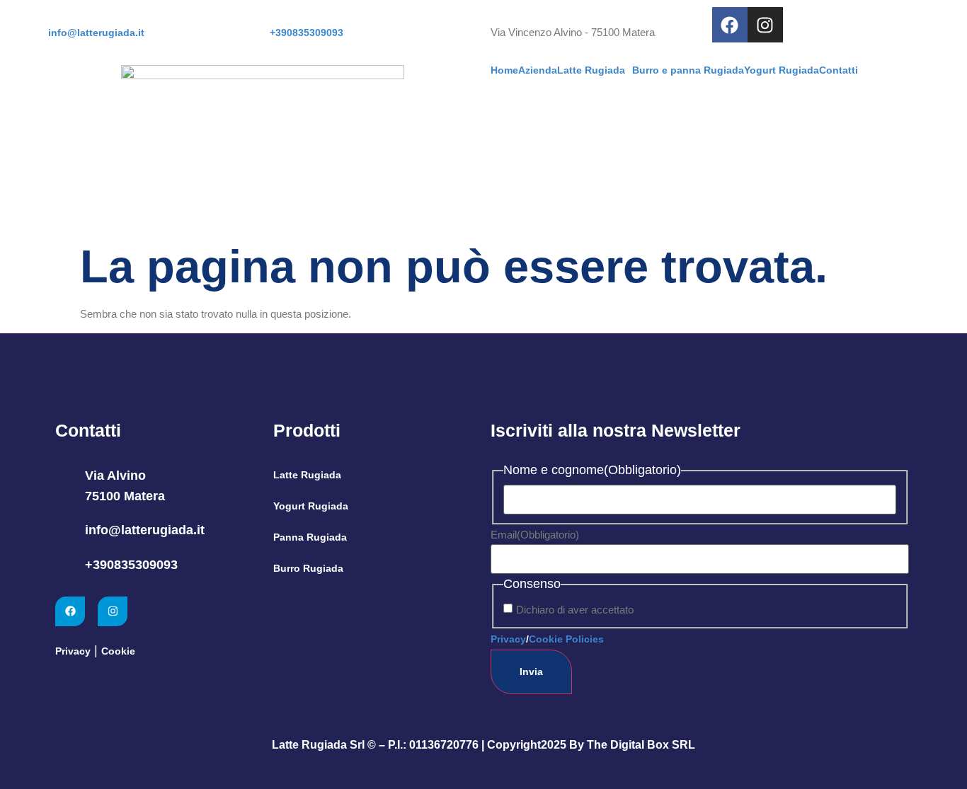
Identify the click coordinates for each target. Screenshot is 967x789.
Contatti (838, 70)
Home (504, 70)
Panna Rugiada (310, 537)
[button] (594, 70)
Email (535, 535)
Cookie (118, 651)
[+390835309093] (64, 565)
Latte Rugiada (591, 70)
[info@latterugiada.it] (64, 530)
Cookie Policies (566, 639)
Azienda (537, 70)
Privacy (73, 651)
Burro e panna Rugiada (688, 70)
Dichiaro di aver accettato (575, 610)
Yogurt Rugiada (781, 70)
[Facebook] (730, 24)
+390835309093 (131, 565)
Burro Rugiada (308, 568)
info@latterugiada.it (145, 530)
